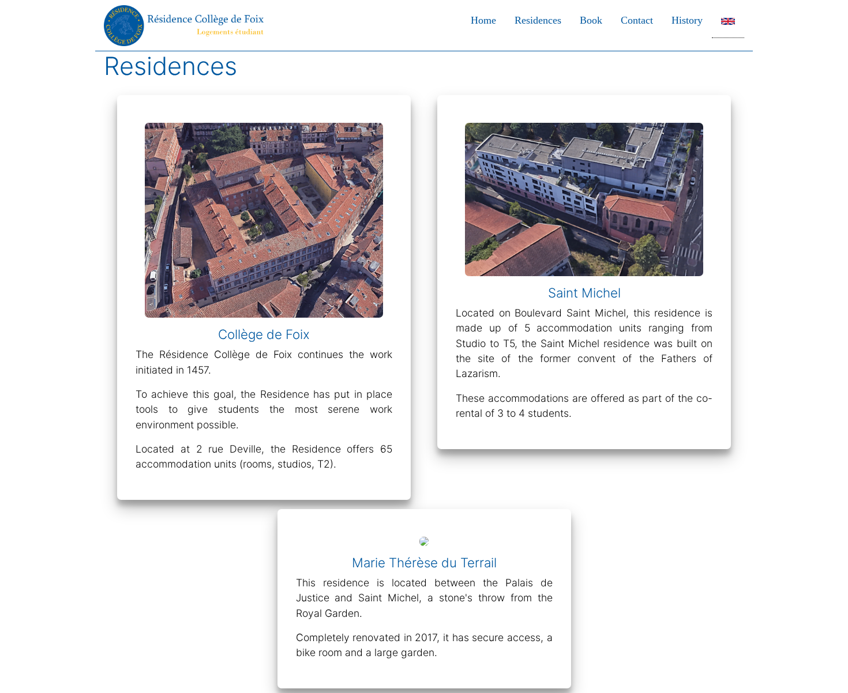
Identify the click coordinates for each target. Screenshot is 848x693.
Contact (637, 20)
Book (591, 20)
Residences (538, 20)
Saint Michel (584, 292)
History (687, 20)
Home (483, 20)
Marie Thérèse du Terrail (424, 562)
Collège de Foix (264, 334)
